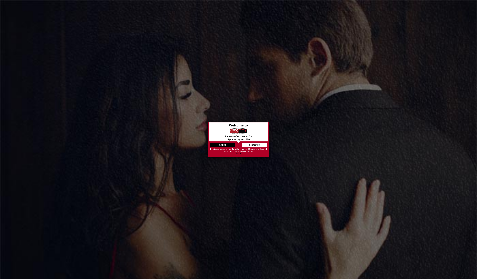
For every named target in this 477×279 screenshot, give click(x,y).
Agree (222, 144)
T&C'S (238, 153)
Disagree (254, 144)
